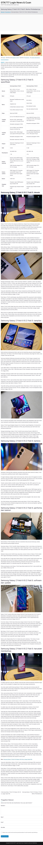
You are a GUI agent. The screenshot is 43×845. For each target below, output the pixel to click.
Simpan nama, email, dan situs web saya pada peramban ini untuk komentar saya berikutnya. (20, 832)
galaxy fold (34, 57)
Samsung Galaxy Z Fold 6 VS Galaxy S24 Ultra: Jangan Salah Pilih (18, 759)
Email (2, 822)
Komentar (3, 805)
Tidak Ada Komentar (5, 59)
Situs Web (3, 827)
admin (4, 57)
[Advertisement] (21, 23)
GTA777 (2, 62)
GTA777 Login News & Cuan (16, 2)
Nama (2, 817)
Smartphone (27, 57)
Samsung (38, 57)
